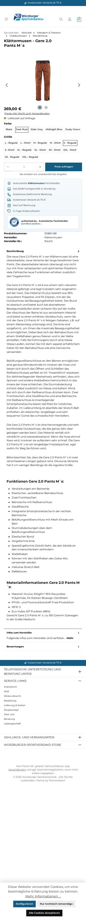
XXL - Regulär (30, 157)
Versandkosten (17, 769)
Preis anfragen (63, 166)
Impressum (10, 686)
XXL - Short (69, 149)
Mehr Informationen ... (43, 896)
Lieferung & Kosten (14, 705)
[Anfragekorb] (79, 19)
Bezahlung (10, 700)
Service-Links (15, 680)
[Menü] (6, 19)
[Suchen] (61, 19)
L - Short (25, 142)
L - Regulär (11, 142)
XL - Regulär (24, 149)
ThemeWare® (57, 780)
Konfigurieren (24, 903)
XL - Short (40, 149)
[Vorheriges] (7, 85)
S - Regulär (70, 142)
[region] (43, 85)
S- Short (9, 149)
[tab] (43, 438)
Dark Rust (22, 129)
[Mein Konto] (69, 19)
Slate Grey (37, 129)
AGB (6, 691)
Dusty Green (72, 129)
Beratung (9, 719)
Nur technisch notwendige (56, 903)
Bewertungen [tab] (15, 646)
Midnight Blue (54, 129)
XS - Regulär (12, 157)
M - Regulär (40, 142)
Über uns (9, 714)
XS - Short (54, 149)
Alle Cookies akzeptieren (44, 912)
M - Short (55, 142)
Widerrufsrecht (12, 696)
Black (9, 129)
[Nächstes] (79, 85)
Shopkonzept (11, 710)
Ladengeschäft (12, 723)
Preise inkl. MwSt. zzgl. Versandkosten (27, 113)
